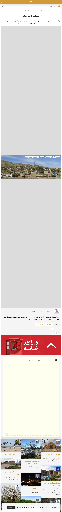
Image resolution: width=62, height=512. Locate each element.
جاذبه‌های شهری (39, 324)
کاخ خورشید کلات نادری (53, 454)
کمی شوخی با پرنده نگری (12, 454)
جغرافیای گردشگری (30, 10)
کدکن (52, 329)
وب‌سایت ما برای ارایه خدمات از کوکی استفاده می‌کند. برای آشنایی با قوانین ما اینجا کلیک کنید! (37, 507)
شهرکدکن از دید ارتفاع (31, 16)
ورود (2, 2)
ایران (41, 10)
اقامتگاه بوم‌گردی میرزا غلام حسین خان (52, 484)
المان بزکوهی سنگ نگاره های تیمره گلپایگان (32, 462)
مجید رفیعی (50, 311)
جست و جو (3, 6)
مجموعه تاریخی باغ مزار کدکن (12, 473)
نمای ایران (36, 10)
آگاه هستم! (11, 507)
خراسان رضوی (23, 10)
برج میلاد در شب (34, 488)
